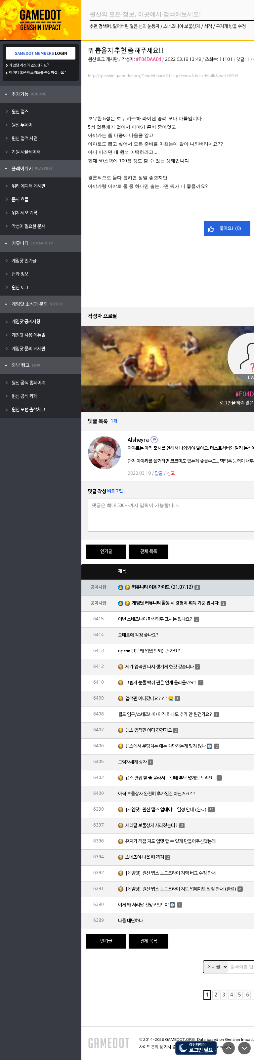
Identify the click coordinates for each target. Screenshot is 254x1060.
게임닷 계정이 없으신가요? (29, 65)
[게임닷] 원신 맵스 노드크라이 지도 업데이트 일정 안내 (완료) (180, 889)
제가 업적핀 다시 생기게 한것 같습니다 (159, 667)
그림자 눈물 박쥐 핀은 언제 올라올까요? (161, 682)
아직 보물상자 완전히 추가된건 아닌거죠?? (157, 794)
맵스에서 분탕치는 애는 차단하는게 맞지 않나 (165, 746)
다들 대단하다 (130, 920)
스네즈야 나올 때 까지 (144, 857)
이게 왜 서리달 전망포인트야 (143, 905)
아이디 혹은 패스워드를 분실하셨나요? (37, 73)
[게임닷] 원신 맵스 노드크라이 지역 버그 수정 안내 (170, 873)
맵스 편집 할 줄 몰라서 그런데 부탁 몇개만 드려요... (170, 778)
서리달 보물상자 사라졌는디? (151, 825)
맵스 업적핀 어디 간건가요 (148, 730)
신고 (171, 473)
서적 (208, 26)
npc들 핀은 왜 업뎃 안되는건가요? (149, 651)
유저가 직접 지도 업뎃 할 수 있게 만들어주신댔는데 (170, 841)
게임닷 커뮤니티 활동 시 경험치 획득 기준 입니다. (176, 603)
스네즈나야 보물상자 (181, 26)
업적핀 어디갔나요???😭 (149, 698)
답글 (159, 473)
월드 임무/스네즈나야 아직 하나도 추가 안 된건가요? (165, 714)
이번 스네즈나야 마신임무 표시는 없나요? (155, 619)
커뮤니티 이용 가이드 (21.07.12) (162, 587)
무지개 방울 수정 (231, 26)
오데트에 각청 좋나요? (138, 635)
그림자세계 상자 (132, 762)
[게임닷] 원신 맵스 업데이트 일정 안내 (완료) (166, 809)
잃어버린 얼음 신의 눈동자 (136, 26)
